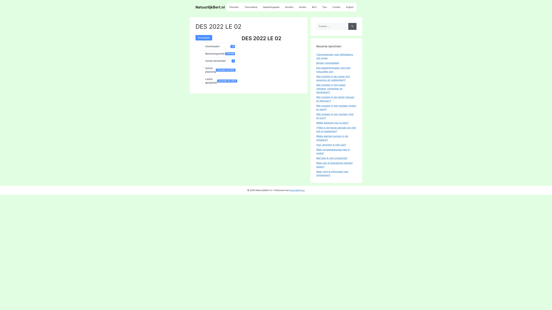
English (350, 7)
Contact (336, 7)
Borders (289, 7)
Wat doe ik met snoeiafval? (331, 158)
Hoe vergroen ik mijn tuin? (331, 144)
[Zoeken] (352, 26)
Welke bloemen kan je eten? (332, 122)
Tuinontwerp (251, 7)
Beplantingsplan (271, 7)
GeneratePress (297, 190)
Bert (314, 7)
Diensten (234, 7)
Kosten (302, 7)
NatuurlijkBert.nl (210, 7)
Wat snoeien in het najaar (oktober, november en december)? (331, 89)
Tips (324, 7)
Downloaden (204, 37)
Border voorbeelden (327, 63)
